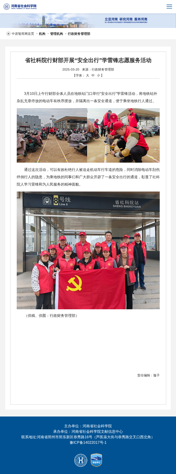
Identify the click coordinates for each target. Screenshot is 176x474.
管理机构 (56, 34)
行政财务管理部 (79, 34)
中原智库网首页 (23, 34)
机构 (42, 34)
